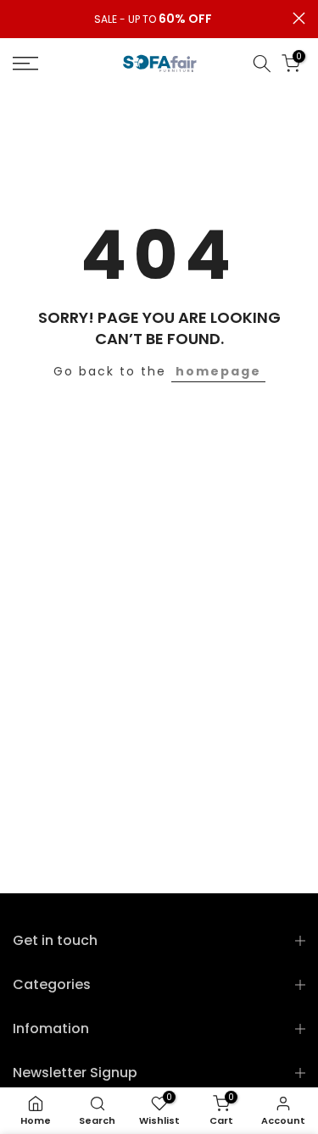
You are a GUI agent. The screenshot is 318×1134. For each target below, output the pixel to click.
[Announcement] (152, 19)
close (299, 18)
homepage (218, 371)
